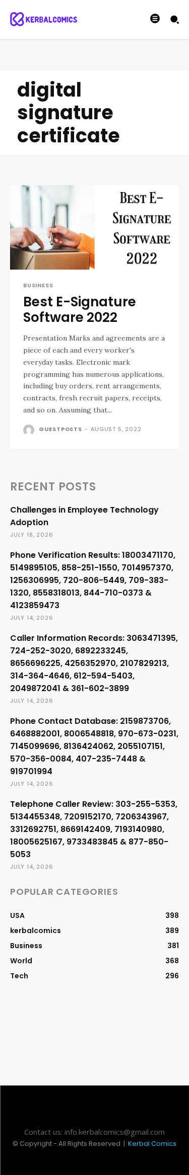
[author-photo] (30, 430)
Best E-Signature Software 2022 (79, 309)
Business (38, 285)
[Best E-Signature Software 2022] (94, 227)
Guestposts (60, 429)
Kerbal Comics (152, 1143)
